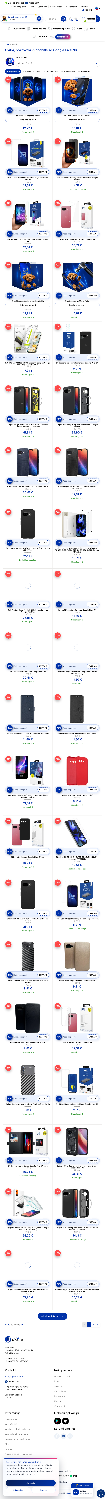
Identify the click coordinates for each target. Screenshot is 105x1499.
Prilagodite (18, 1490)
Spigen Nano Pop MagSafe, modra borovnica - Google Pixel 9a (28, 1290)
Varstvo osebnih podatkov (17, 1429)
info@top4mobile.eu (14, 1376)
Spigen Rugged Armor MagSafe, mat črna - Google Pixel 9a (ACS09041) (77, 1290)
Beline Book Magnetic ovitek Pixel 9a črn (27, 1042)
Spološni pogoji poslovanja (17, 1439)
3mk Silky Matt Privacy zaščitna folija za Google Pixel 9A (77, 178)
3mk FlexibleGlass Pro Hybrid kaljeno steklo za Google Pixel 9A (28, 611)
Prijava (88, 10)
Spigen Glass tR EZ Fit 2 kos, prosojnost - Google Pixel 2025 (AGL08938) (28, 1229)
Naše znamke (11, 1419)
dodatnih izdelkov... (52, 1316)
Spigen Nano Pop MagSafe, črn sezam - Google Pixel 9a (77, 425)
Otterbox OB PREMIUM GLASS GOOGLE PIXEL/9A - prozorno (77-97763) (77, 858)
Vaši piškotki (11, 1424)
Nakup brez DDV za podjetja (18, 1454)
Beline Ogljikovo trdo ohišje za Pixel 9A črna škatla (28, 1104)
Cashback (42, 6)
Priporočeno (14, 71)
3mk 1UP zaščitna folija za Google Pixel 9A (28, 672)
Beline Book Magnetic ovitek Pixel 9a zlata (77, 980)
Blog (32, 6)
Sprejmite (31, 1483)
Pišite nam (34, 3)
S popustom (86, 71)
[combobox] (58, 63)
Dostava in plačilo (18, 6)
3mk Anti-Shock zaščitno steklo (77, 116)
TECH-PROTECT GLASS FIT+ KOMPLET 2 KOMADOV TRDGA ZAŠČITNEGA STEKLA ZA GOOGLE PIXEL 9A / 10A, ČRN (77, 550)
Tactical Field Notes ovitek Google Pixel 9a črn (77, 733)
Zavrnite (43, 1490)
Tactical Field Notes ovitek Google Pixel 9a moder (27, 733)
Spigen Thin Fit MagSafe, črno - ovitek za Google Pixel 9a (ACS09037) (77, 1229)
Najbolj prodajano (33, 71)
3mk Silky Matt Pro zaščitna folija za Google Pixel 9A (28, 240)
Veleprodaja (60, 1406)
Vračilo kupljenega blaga (17, 1434)
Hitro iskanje (21, 57)
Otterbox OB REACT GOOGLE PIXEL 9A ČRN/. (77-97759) (28, 920)
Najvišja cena (69, 71)
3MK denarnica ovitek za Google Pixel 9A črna (28, 1166)
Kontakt (84, 6)
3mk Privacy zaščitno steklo (28, 116)
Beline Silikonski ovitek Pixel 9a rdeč (77, 795)
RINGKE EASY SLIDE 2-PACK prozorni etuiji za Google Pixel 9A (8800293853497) (27, 364)
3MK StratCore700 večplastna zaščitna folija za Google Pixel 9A (27, 796)
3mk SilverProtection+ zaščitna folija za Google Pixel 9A (27, 178)
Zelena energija (16, 3)
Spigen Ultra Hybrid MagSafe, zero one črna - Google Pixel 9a (77, 1167)
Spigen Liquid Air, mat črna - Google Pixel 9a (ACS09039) (77, 487)
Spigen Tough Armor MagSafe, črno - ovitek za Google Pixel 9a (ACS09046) (28, 425)
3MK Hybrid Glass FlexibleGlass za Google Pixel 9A (77, 919)
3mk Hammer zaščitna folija (77, 301)
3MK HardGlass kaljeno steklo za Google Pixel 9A (77, 1104)
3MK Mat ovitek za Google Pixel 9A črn (27, 857)
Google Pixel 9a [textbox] (25, 63)
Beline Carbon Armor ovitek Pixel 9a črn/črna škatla (28, 981)
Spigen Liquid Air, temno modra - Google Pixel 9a (28, 486)
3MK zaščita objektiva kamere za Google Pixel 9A (77, 363)
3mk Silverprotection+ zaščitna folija (28, 301)
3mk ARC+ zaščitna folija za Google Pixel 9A (77, 610)
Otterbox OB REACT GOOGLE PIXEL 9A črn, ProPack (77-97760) (28, 549)
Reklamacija (71, 6)
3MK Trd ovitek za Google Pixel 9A (77, 1042)
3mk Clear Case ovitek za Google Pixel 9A (77, 239)
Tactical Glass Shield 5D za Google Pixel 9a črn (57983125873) (77, 673)
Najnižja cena (52, 71)
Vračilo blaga (56, 6)
